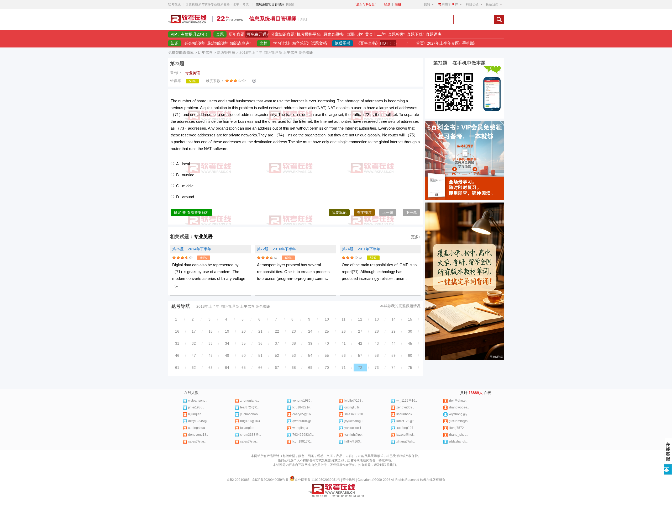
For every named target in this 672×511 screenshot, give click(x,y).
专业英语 (203, 236)
